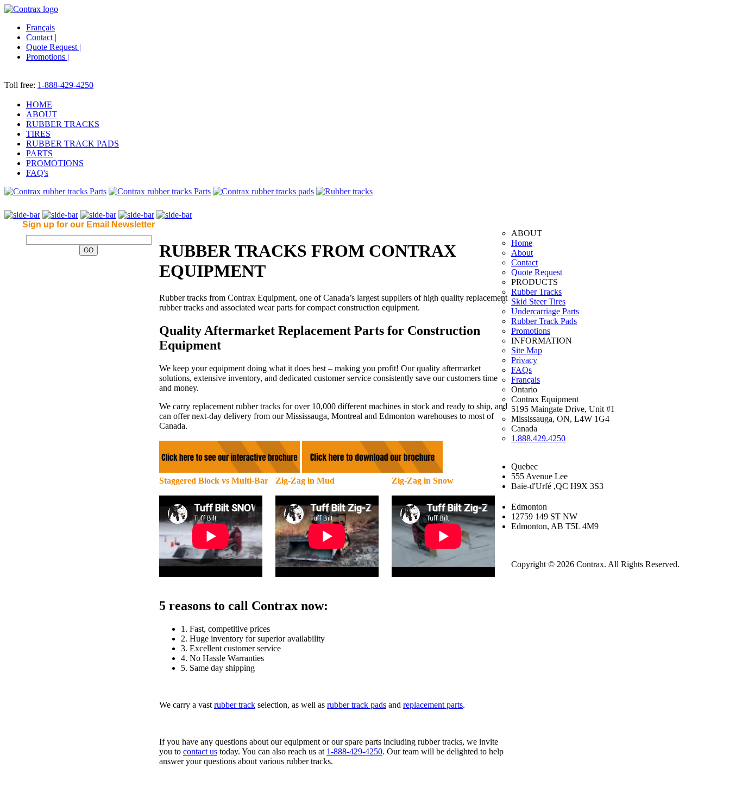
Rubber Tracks (536, 291)
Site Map (526, 350)
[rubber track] (55, 191)
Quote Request (536, 272)
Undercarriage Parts (545, 311)
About (522, 252)
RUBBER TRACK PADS (72, 143)
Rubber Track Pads (544, 321)
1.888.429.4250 (538, 438)
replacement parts (433, 704)
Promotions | (47, 56)
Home (521, 242)
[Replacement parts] (344, 191)
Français (40, 27)
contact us (200, 751)
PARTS (39, 153)
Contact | (41, 37)
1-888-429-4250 (65, 85)
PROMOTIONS (55, 163)
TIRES (38, 133)
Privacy (524, 360)
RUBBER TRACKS (62, 124)
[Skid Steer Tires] (160, 191)
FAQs (521, 369)
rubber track (234, 704)
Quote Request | (53, 47)
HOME (39, 104)
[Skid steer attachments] (263, 191)
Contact (524, 262)
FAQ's (37, 172)
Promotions (530, 330)
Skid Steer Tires (538, 301)
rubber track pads (356, 704)
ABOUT (41, 114)
